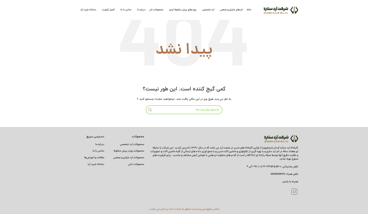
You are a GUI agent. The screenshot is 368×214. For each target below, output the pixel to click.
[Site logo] (281, 10)
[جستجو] (150, 109)
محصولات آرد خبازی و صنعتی (128, 158)
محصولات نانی (136, 164)
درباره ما (99, 144)
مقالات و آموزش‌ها (94, 158)
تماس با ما (98, 151)
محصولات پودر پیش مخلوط (129, 151)
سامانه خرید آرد (95, 164)
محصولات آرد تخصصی (132, 144)
